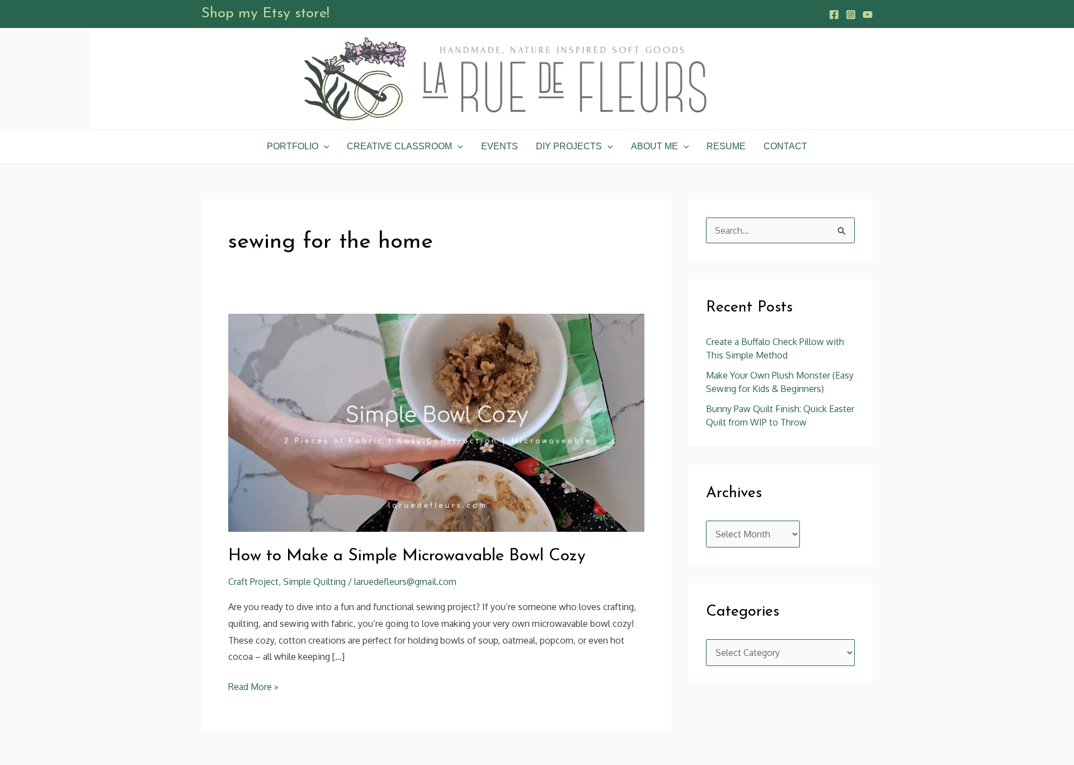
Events (499, 146)
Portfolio (292, 146)
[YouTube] (868, 15)
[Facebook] (834, 15)
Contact (785, 146)
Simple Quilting (314, 581)
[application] (323, 146)
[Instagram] (851, 15)
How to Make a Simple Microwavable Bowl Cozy (407, 556)
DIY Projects (569, 146)
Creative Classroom (399, 146)
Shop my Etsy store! (265, 13)
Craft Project (253, 581)
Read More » (253, 685)
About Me (654, 146)
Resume (726, 146)
